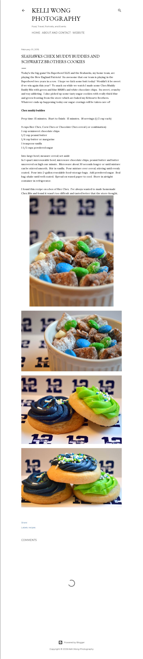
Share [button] (24, 522)
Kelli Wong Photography (56, 14)
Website (79, 32)
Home (36, 32)
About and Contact (56, 32)
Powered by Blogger (74, 642)
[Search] (120, 9)
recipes (32, 527)
